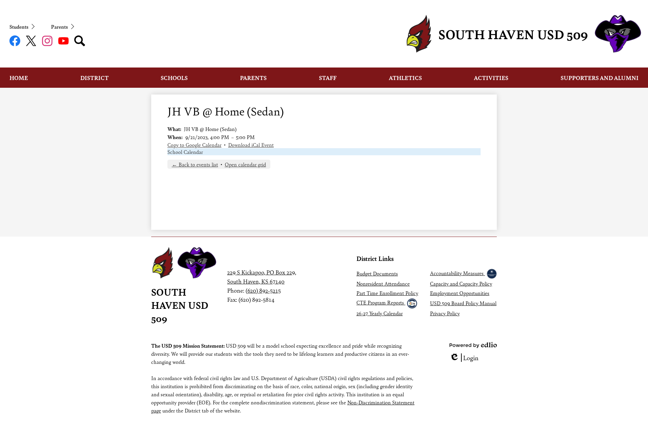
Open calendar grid (245, 164)
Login (464, 357)
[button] (19, 77)
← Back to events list (195, 164)
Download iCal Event (251, 144)
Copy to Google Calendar (194, 144)
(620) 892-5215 (263, 290)
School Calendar (185, 151)
